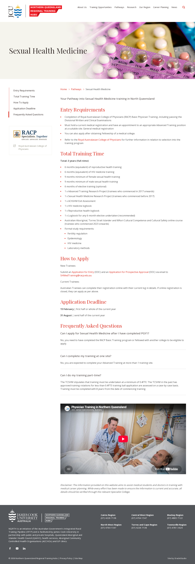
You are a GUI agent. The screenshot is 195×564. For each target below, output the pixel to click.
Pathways (119, 7)
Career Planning (161, 7)
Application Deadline (24, 108)
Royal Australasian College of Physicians (32, 147)
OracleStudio (180, 558)
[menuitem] (82, 7)
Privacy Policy (66, 558)
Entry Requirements (24, 90)
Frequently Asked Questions (28, 114)
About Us (82, 7)
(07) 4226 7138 (108, 518)
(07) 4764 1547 (139, 518)
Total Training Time (24, 96)
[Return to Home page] (26, 11)
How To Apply (20, 102)
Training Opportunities (101, 7)
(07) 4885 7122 (175, 518)
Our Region (144, 7)
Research (131, 7)
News (174, 7)
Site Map (78, 558)
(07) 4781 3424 (175, 527)
